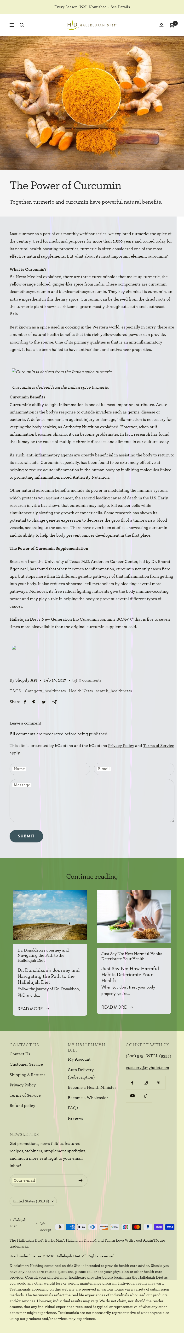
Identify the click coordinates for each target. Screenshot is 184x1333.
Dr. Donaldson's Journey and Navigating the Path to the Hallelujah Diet (43, 955)
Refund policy (22, 1106)
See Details (120, 7)
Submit (26, 836)
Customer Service (26, 1064)
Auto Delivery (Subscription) (81, 1073)
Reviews (75, 1118)
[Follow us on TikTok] (145, 1095)
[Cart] (171, 25)
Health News (81, 691)
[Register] (81, 1180)
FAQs (73, 1108)
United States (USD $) (31, 1201)
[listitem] (25, 702)
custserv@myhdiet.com (147, 1068)
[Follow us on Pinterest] (158, 1082)
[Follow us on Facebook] (132, 1082)
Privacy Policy (121, 746)
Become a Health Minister (92, 1087)
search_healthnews (114, 691)
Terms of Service (158, 746)
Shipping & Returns (28, 1075)
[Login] (161, 25)
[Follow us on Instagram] (145, 1082)
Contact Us (20, 1054)
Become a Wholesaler (88, 1098)
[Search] (22, 25)
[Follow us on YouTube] (132, 1095)
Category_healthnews (45, 691)
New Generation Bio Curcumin (70, 619)
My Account (79, 1059)
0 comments (90, 680)
